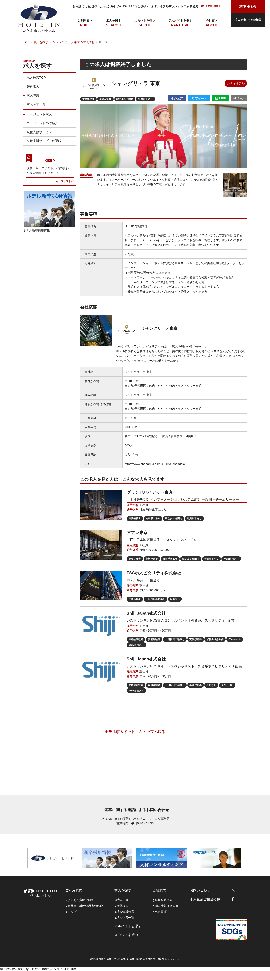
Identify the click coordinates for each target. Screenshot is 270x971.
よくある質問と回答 (81, 900)
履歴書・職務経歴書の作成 (85, 905)
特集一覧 (122, 900)
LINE (222, 98)
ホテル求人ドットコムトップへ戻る (135, 732)
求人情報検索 (125, 911)
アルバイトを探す (180, 20)
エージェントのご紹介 (42, 123)
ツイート (200, 98)
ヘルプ (72, 911)
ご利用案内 (85, 20)
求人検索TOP (36, 77)
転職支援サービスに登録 (44, 141)
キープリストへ (65, 181)
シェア (178, 98)
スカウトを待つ (144, 20)
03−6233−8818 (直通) (115, 818)
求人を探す (113, 20)
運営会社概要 (164, 900)
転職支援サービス (39, 132)
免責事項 (161, 911)
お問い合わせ (200, 890)
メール (240, 98)
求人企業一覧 (36, 104)
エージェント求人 (39, 114)
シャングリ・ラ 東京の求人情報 (74, 42)
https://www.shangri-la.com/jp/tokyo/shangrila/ (155, 463)
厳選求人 (33, 86)
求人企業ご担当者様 (248, 20)
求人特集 (33, 95)
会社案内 (212, 20)
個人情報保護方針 (166, 905)
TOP (26, 42)
